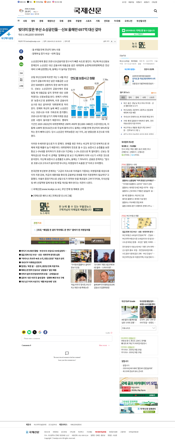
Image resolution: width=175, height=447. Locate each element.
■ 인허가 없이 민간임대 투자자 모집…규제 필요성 (39, 273)
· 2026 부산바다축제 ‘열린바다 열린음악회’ (137, 368)
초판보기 (146, 2)
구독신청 (154, 2)
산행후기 (133, 152)
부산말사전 (141, 20)
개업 (131, 149)
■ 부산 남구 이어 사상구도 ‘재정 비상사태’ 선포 (37, 281)
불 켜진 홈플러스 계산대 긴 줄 (133, 195)
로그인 (124, 2)
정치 (33, 20)
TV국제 (117, 20)
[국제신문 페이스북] (42, 195)
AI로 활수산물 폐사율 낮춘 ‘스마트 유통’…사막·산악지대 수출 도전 (129, 324)
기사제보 (89, 432)
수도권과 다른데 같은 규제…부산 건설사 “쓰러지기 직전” (143, 253)
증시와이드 (128, 338)
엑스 (30, 2)
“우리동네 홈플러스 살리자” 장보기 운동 (137, 184)
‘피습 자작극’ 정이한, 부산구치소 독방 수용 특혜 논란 (81, 286)
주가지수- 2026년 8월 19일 (131, 352)
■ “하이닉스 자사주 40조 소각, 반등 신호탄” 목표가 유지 (41, 258)
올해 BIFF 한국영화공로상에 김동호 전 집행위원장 (104, 286)
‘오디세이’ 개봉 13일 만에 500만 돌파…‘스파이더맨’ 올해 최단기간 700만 (104, 267)
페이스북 (23, 2)
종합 (123, 97)
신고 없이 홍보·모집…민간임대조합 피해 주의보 (140, 250)
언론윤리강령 (113, 432)
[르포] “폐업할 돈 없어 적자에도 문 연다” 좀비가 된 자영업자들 (63, 229)
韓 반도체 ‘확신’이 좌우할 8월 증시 (134, 343)
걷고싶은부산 (53, 424)
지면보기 (139, 2)
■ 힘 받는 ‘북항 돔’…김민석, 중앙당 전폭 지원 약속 (39, 266)
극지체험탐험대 (148, 64)
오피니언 (128, 20)
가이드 (126, 155)
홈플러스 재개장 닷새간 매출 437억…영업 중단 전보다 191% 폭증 (146, 187)
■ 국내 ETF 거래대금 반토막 (30, 262)
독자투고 (81, 432)
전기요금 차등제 (130, 64)
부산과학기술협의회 (40, 424)
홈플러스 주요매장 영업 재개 (132, 202)
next (156, 386)
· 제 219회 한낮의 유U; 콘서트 (132, 371)
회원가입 (131, 2)
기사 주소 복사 (21, 80)
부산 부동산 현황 (130, 215)
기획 (98, 20)
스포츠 (88, 20)
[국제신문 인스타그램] (62, 195)
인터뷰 (107, 20)
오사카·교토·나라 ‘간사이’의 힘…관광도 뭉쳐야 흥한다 (148, 322)
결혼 (136, 149)
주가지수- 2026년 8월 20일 (131, 349)
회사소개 (47, 432)
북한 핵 (142, 61)
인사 (123, 149)
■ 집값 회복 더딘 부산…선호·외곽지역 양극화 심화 (39, 254)
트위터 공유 (21, 58)
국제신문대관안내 (75, 424)
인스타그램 (58, 2)
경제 (41, 20)
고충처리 (123, 432)
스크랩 (21, 86)
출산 (140, 149)
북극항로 (134, 61)
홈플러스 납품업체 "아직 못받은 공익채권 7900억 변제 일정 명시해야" (148, 180)
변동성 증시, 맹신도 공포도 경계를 (133, 340)
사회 (25, 20)
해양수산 (51, 20)
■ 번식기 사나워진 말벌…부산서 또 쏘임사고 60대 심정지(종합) (44, 250)
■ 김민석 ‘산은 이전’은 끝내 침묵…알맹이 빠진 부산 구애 (41, 277)
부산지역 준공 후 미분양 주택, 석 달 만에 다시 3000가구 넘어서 (145, 257)
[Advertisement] (139, 279)
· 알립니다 (125, 365)
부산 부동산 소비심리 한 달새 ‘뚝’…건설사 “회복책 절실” (143, 235)
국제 (61, 20)
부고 (149, 149)
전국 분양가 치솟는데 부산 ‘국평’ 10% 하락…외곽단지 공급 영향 (145, 246)
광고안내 (64, 432)
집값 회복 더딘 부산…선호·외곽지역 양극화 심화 (140, 231)
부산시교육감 (124, 61)
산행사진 (141, 152)
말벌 (139, 64)
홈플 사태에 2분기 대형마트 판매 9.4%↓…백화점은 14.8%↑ (145, 206)
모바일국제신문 (133, 432)
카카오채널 (39, 2)
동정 (144, 149)
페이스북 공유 (21, 52)
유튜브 (49, 2)
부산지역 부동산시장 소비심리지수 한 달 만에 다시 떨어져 (143, 238)
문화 (69, 20)
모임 (127, 149)
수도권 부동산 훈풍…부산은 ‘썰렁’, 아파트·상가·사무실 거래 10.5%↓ (148, 242)
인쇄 (21, 73)
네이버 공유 (21, 64)
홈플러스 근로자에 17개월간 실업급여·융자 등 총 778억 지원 (144, 191)
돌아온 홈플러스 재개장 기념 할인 (134, 199)
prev (121, 386)
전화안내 (55, 432)
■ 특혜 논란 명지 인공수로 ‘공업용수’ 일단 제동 (37, 270)
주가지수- (127, 347)
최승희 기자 (22, 41)
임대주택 (149, 61)
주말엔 (78, 20)
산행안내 (125, 152)
